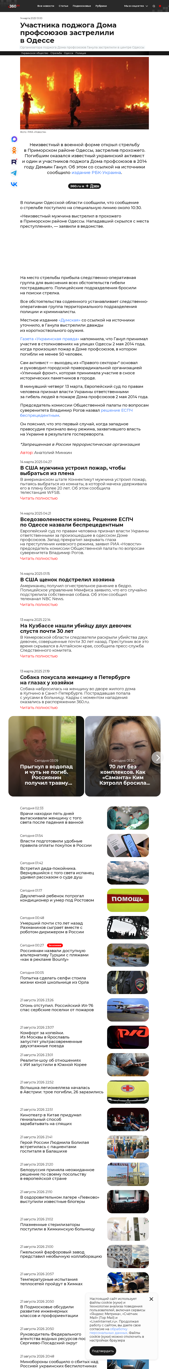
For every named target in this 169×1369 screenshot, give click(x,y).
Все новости (45, 5)
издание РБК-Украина (96, 172)
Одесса (68, 53)
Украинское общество (34, 53)
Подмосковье (82, 5)
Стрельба (56, 53)
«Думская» (69, 320)
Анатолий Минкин (53, 452)
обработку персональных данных (108, 1331)
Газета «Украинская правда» (49, 338)
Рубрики (101, 5)
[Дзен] (84, 186)
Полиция (80, 53)
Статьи (63, 5)
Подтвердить (103, 1351)
